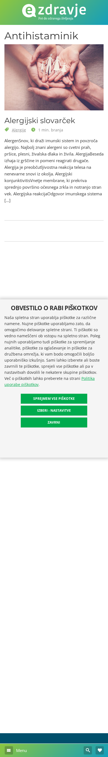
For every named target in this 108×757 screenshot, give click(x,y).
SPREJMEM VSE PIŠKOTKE (54, 398)
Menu (21, 750)
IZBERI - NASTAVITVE (54, 410)
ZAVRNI (54, 422)
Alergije (19, 130)
